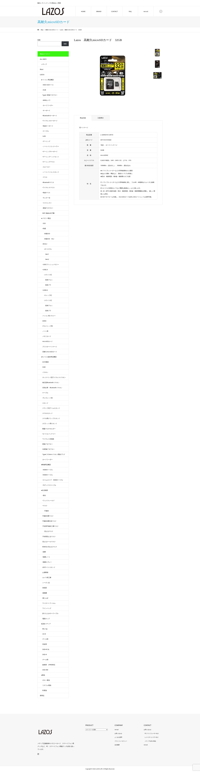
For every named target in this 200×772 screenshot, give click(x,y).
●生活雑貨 (44, 490)
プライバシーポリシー (121, 741)
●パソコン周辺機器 (47, 80)
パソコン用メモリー (49, 316)
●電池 (43, 675)
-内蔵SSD (46, 234)
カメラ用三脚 (46, 577)
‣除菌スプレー (47, 562)
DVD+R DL (45, 649)
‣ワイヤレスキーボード (50, 121)
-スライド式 (47, 275)
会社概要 (117, 745)
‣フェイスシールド (48, 500)
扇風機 (44, 593)
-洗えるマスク (47, 531)
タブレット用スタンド (49, 423)
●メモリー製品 (46, 218)
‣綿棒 (44, 552)
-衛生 (44, 495)
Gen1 (45, 254)
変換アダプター (47, 444)
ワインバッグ (46, 608)
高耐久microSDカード (49, 352)
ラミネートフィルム (49, 603)
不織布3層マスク (47, 516)
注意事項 (100, 118)
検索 (39, 40)
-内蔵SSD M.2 (48, 239)
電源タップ (46, 619)
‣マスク (44, 506)
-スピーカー (46, 167)
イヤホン (45, 372)
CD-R (44, 634)
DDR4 (44, 321)
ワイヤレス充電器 (48, 439)
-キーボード (46, 110)
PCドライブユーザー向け (152, 733)
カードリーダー (47, 459)
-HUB (44, 90)
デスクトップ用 (47, 326)
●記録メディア (46, 624)
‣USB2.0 (45, 270)
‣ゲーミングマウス (48, 162)
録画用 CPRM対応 (48, 665)
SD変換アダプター (48, 449)
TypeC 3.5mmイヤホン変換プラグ (53, 454)
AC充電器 (45, 362)
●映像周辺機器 (46, 465)
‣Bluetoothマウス (48, 182)
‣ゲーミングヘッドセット (50, 157)
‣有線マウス (46, 193)
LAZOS (42, 75)
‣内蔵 (44, 228)
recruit (145, 11)
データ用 (45, 639)
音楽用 (44, 644)
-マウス (44, 177)
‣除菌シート (46, 557)
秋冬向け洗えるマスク (49, 547)
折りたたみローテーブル (50, 613)
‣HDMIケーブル (47, 475)
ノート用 (45, 331)
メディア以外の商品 (150, 741)
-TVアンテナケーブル (49, 485)
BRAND (98, 11)
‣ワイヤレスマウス (48, 187)
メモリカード (46, 336)
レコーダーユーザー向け (151, 737)
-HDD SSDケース (48, 85)
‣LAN (44, 136)
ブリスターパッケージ (49, 347)
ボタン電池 (46, 680)
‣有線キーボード (47, 126)
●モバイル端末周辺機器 (49, 357)
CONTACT (114, 11)
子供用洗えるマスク (49, 536)
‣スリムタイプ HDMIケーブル (52, 480)
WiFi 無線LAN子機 (48, 213)
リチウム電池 (46, 685)
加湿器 (44, 588)
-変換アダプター (47, 208)
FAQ (130, 11)
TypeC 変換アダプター (49, 95)
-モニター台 (46, 198)
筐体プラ (46, 285)
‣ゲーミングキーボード (50, 151)
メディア (44, 64)
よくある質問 (118, 737)
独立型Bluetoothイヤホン (50, 382)
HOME (83, 11)
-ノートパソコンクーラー (50, 146)
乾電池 (44, 690)
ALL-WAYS (43, 59)
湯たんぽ (45, 598)
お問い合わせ (118, 733)
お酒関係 (45, 572)
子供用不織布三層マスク (50, 526)
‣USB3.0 (45, 290)
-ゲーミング (46, 141)
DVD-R (44, 654)
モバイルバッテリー (49, 434)
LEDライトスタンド (48, 567)
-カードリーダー (47, 105)
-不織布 (45, 511)
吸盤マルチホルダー (49, 429)
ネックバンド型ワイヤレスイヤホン (54, 377)
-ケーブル (45, 131)
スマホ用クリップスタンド (51, 418)
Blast (41, 69)
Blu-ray (44, 629)
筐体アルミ (47, 280)
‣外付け (44, 244)
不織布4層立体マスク (49, 521)
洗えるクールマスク (49, 542)
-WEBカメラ (46, 100)
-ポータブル (47, 249)
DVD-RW (45, 670)
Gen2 (45, 259)
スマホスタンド (47, 413)
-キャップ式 (47, 295)
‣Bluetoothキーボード (49, 116)
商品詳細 (83, 118)
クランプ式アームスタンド (51, 408)
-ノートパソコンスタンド (50, 172)
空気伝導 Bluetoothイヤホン (52, 388)
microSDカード (47, 341)
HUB (43, 367)
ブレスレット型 (47, 398)
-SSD (44, 223)
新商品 (42, 695)
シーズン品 (46, 583)
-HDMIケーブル (47, 470)
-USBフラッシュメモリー (50, 264)
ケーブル (45, 393)
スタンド (45, 403)
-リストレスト (47, 203)
